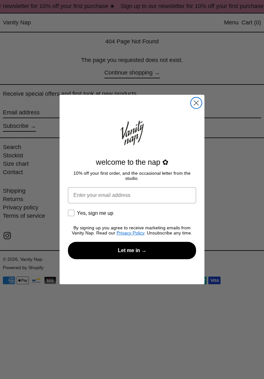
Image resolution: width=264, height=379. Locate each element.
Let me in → (132, 250)
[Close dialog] (196, 103)
